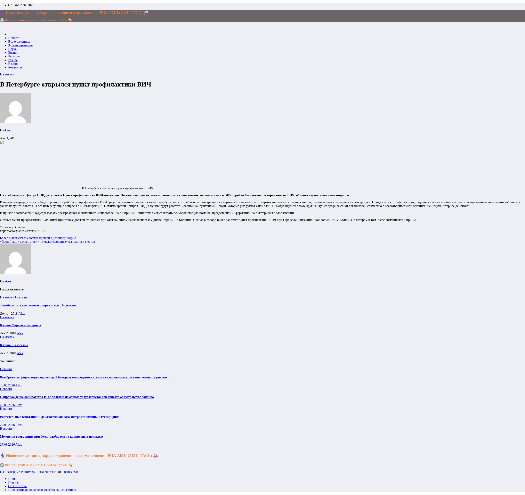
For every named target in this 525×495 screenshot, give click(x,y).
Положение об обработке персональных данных (42, 490)
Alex (7, 130)
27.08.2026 (7, 425)
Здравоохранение (20, 45)
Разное (13, 60)
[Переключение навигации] (1, 28)
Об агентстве (17, 486)
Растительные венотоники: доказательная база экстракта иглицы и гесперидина (59, 417)
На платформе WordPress (17, 471)
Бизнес (13, 52)
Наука (12, 49)
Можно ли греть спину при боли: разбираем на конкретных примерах (51, 436)
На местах (7, 74)
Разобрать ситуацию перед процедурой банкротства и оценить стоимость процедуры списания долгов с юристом (83, 377)
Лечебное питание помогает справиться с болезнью (38, 305)
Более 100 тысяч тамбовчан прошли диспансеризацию (38, 238)
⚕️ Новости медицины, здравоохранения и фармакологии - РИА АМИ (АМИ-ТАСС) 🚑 (74, 12)
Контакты (15, 67)
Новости (14, 38)
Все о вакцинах (19, 41)
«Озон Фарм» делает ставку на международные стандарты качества (47, 241)
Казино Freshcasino (14, 345)
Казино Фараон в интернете (20, 325)
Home (12, 478)
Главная (13, 482)
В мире (13, 63)
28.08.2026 (7, 385)
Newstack (51, 471)
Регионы (14, 56)
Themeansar (70, 471)
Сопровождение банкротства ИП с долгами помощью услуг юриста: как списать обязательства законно (77, 397)
